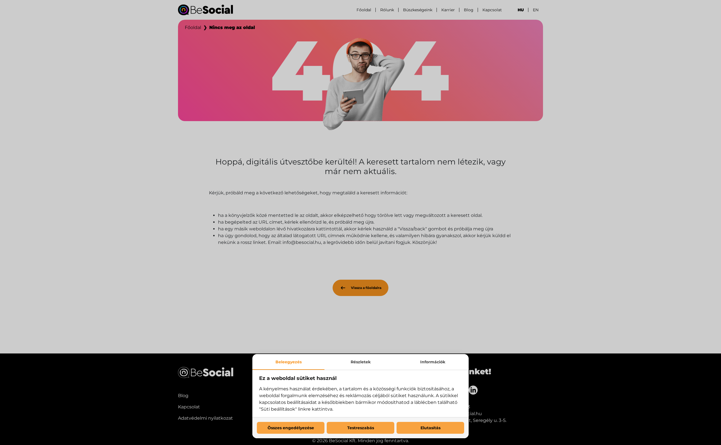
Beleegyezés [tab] (288, 361)
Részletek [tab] (361, 361)
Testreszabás (360, 427)
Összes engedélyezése (291, 427)
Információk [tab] (432, 361)
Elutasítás (430, 427)
